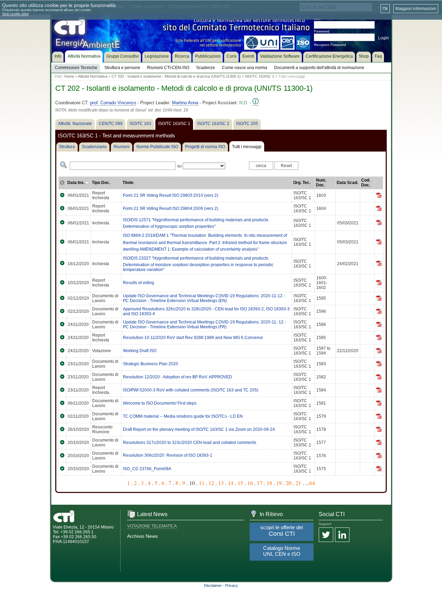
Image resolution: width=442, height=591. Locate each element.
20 (288, 482)
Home (69, 76)
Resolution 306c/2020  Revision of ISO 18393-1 (167, 455)
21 (298, 482)
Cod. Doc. (365, 182)
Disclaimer (213, 585)
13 (221, 482)
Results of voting (138, 282)
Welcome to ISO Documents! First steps (159, 403)
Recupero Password (330, 45)
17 (259, 482)
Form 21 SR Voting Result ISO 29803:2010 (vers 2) (170, 195)
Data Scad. (347, 182)
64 (312, 482)
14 (230, 482)
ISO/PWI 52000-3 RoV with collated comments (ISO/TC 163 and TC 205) (190, 390)
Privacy (231, 585)
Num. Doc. (321, 182)
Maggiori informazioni (415, 8)
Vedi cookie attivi (15, 14)
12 (211, 482)
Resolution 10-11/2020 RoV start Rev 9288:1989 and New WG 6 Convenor (193, 337)
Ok (385, 8)
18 (269, 482)
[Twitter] (326, 535)
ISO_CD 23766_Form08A (147, 468)
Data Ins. (76, 182)
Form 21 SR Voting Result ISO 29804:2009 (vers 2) (170, 208)
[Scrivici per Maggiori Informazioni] (255, 103)
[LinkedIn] (342, 535)
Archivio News (142, 536)
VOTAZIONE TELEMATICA (152, 526)
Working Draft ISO (139, 350)
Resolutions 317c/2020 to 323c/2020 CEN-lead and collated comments (189, 442)
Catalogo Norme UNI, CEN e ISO (281, 551)
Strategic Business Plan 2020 (150, 363)
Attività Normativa (92, 76)
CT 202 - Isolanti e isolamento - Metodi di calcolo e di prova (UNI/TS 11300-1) (176, 76)
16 (250, 482)
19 (279, 482)
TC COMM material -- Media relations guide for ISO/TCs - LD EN (183, 416)
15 (240, 482)
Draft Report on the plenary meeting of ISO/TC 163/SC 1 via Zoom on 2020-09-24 (199, 429)
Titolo (128, 182)
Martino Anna (185, 102)
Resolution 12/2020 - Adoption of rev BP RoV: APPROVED (177, 377)
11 (201, 482)
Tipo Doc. (101, 182)
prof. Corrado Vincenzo (113, 102)
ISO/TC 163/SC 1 (259, 76)
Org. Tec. (301, 182)
